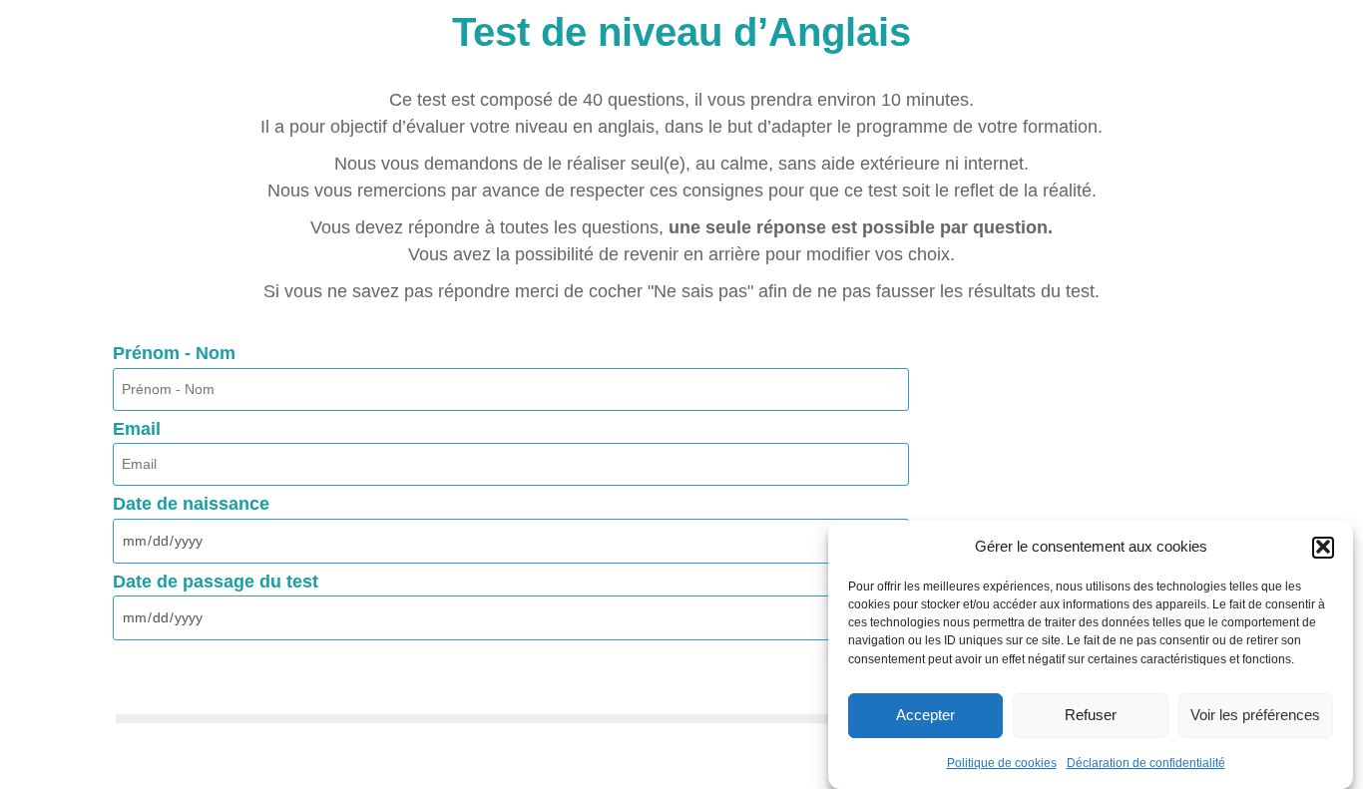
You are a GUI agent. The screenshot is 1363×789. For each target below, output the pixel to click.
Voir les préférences (1255, 714)
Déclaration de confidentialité (1146, 763)
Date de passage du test (215, 583)
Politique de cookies (1002, 763)
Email (137, 430)
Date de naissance (191, 505)
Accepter (925, 714)
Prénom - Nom (174, 354)
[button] (1323, 547)
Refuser (1091, 714)
